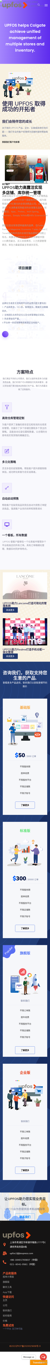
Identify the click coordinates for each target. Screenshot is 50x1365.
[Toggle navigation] (46, 5)
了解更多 (25, 805)
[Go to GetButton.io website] (43, 1362)
